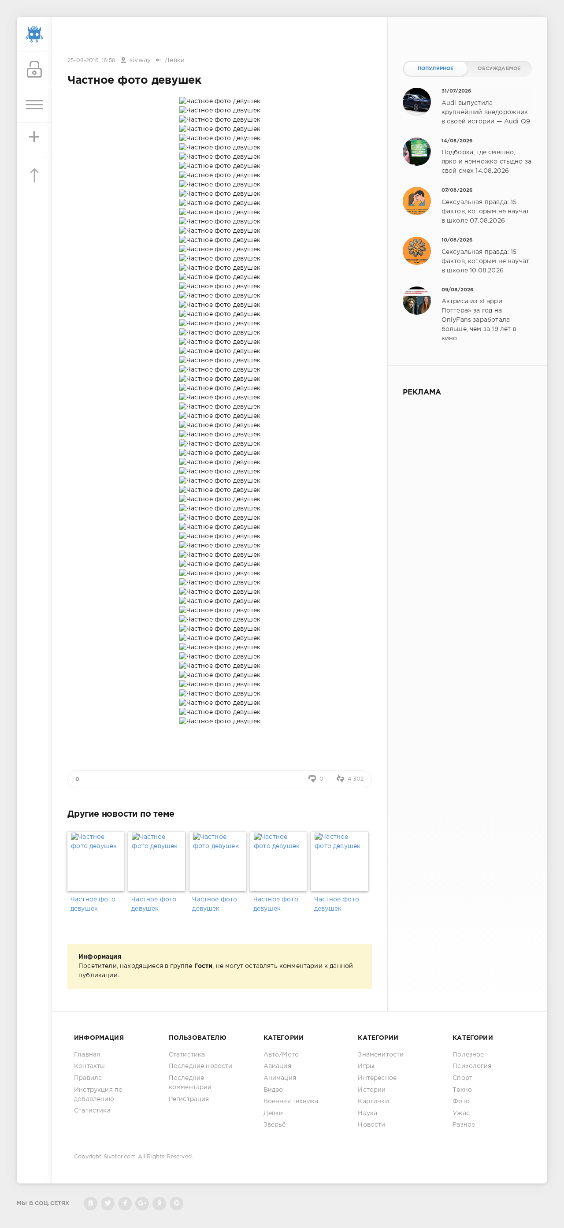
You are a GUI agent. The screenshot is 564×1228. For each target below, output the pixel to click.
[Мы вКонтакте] (90, 1203)
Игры (366, 1066)
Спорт (462, 1078)
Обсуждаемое (499, 69)
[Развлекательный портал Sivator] (34, 34)
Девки (175, 60)
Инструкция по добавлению (98, 1094)
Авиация (277, 1066)
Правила (88, 1078)
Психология (472, 1066)
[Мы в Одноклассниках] (159, 1203)
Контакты (89, 1066)
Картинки (373, 1101)
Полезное (468, 1054)
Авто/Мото (281, 1054)
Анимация (279, 1078)
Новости (371, 1125)
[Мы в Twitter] (108, 1203)
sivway (140, 60)
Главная (87, 1054)
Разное (464, 1125)
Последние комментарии (190, 1082)
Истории (372, 1090)
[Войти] (34, 69)
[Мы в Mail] (176, 1203)
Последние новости (201, 1066)
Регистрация (189, 1099)
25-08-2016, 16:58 (91, 60)
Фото (461, 1101)
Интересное (377, 1078)
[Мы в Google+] (142, 1203)
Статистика (92, 1110)
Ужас (461, 1113)
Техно (462, 1090)
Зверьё (274, 1125)
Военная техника (291, 1101)
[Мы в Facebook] (125, 1203)
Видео (273, 1090)
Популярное (436, 69)
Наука (367, 1113)
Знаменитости (381, 1054)
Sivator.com (120, 1156)
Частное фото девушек (92, 904)
